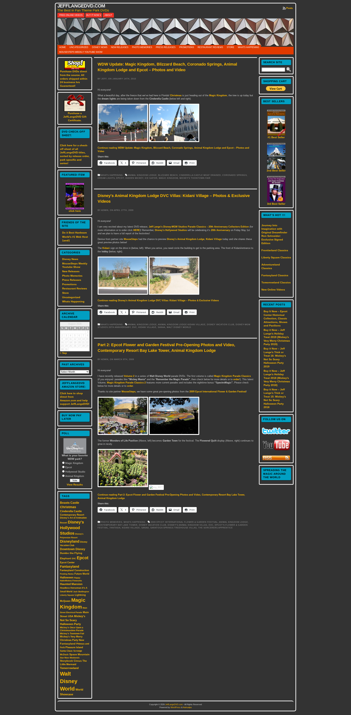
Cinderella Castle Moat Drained (200, 175)
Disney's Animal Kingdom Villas (187, 525)
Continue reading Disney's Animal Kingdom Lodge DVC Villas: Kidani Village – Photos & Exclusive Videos (158, 300)
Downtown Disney (72, 549)
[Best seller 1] (276, 134)
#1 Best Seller (276, 137)
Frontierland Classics (274, 250)
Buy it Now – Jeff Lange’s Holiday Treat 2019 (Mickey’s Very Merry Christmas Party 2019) (277, 337)
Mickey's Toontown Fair (72, 633)
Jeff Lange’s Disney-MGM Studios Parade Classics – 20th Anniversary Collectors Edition (199, 226)
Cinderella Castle (71, 511)
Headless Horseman (70, 588)
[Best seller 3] (276, 201)
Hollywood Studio (75, 471)
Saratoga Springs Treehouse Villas (173, 528)
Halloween (66, 577)
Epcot (68, 467)
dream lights (106, 178)
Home (62, 47)
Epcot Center (67, 562)
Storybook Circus (71, 660)
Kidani (106, 248)
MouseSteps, (129, 391)
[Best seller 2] (276, 168)
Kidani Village (214, 239)
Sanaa (161, 327)
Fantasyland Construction (74, 570)
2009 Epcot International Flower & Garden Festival (217, 391)
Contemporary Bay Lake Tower (117, 525)
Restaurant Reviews (210, 47)
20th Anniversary (220, 230)
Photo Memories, (112, 522)
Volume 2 (129, 376)
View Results (75, 484)
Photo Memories (142, 47)
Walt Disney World (68, 681)
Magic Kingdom (74, 463)
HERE (136, 230)
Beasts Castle (69, 502)
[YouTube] (276, 450)
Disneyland (69, 541)
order (236, 379)
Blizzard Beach (168, 175)
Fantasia (115, 528)
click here (75, 210)
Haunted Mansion (71, 584)
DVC (74, 558)
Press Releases (166, 47)
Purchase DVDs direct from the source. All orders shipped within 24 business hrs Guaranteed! (73, 78)
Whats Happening (248, 47)
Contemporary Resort (72, 514)
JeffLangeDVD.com (81, 6)
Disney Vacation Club (220, 324)
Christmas (68, 507)
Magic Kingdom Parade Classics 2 (126, 382)
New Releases (119, 47)
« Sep (63, 352)
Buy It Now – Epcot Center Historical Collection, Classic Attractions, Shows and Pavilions (275, 318)
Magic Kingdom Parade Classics (232, 376)
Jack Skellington (81, 591)
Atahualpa (187, 707)
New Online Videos (273, 289)
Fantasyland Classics (274, 275)
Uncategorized (78, 47)
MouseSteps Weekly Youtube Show (80, 52)
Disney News (99, 47)
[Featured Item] (75, 208)
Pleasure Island (74, 647)
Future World (81, 573)
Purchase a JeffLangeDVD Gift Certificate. (74, 117)
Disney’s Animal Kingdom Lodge (185, 239)
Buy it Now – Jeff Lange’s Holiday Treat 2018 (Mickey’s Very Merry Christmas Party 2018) (277, 378)
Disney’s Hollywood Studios (171, 230)
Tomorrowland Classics (276, 282)
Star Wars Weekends (70, 658)
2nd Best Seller (276, 170)
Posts (289, 8)
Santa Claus (66, 651)
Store (230, 47)
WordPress (176, 707)
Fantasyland (69, 566)
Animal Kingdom (74, 476)
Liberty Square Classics (276, 257)
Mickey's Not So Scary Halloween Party (72, 620)
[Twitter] (276, 433)
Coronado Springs (234, 175)
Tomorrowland (69, 668)
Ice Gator (151, 178)
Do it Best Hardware (74, 232)
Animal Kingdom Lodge (142, 175)
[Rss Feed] (276, 459)
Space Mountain (79, 654)
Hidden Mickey (134, 178)
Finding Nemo (67, 574)
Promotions (186, 47)
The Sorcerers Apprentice (215, 528)
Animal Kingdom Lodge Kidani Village (181, 324)
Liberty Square (67, 595)
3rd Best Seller (276, 203)
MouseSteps (131, 239)
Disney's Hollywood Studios (72, 528)
